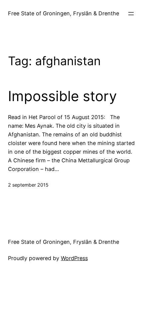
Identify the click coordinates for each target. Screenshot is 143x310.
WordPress (74, 258)
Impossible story (62, 96)
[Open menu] (131, 14)
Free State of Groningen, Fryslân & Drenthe (63, 13)
